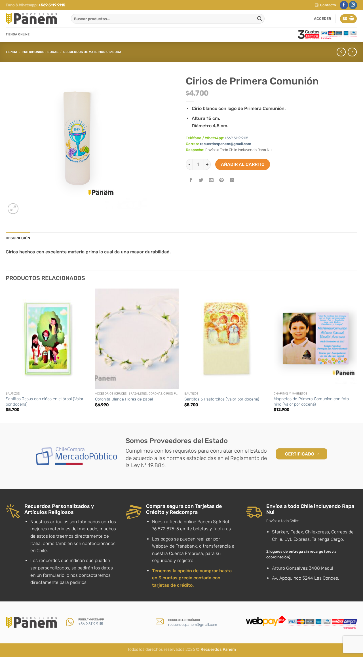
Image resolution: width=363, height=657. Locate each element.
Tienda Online (17, 34)
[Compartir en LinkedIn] (232, 180)
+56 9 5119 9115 (90, 624)
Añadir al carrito (243, 164)
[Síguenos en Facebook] (344, 5)
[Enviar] (259, 19)
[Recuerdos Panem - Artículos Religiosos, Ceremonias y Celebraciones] (34, 18)
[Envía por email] (211, 180)
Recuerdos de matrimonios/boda (92, 52)
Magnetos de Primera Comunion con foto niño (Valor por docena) (311, 402)
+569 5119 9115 (52, 5)
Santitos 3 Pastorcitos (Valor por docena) (221, 399)
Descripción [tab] (18, 238)
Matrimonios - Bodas (40, 52)
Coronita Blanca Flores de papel (124, 399)
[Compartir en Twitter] (201, 180)
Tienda (11, 52)
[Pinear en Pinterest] (221, 180)
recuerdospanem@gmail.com (225, 144)
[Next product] (341, 52)
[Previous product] (352, 52)
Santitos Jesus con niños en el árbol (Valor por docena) (44, 402)
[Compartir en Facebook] (191, 180)
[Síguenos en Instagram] (353, 5)
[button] (325, 5)
